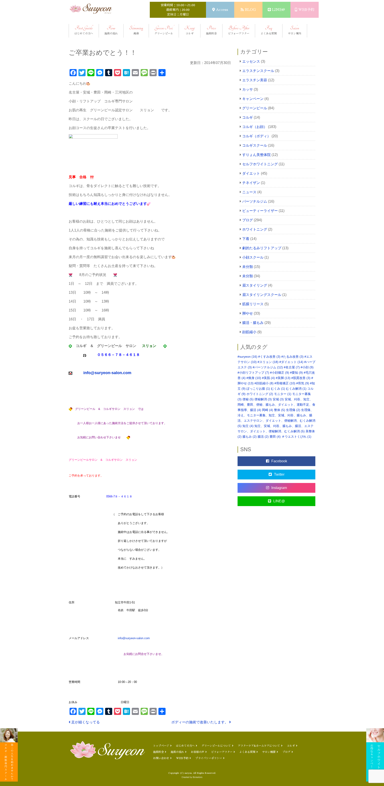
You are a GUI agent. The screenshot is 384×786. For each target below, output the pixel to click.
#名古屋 (292, 367)
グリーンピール (254, 108)
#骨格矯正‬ (284, 383)
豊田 (275, 436)
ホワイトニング (254, 229)
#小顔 (307, 367)
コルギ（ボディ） (256, 136)
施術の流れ (177, 752)
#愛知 (296, 372)
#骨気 (302, 383)
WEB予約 (306, 10)
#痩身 (253, 378)
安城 (278, 399)
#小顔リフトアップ (253, 372)
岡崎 (267, 410)
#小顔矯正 (279, 372)
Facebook (279, 461)
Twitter (279, 474)
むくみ (278, 388)
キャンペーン (253, 99)
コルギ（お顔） (254, 127)
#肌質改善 (300, 378)
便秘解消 (263, 399)
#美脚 (283, 378)
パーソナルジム (254, 201)
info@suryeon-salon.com (134, 638)
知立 (248, 426)
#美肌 (268, 378)
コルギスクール (254, 145)
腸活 (263, 436)
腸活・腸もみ (253, 323)
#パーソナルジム (268, 367)
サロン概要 (269, 752)
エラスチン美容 (254, 80)
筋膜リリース (253, 304)
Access (222, 10)
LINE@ (278, 10)
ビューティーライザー (260, 211)
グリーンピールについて (216, 745)
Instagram (279, 488)
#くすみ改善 (269, 356)
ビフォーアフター (221, 752)
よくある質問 (247, 752)
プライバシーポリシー (208, 758)
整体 (279, 410)
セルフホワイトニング (260, 164)
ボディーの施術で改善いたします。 (200, 722)
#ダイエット (291, 362)
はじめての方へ (185, 745)
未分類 (247, 267)
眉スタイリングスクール (261, 295)
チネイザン (251, 183)
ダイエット (251, 173)
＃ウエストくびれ (296, 436)
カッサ (247, 89)
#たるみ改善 (292, 356)
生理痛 (293, 410)
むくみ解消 (296, 388)
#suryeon (247, 356)
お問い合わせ (161, 758)
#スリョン (268, 362)
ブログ (247, 220)
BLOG (250, 10)
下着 (245, 239)
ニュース (249, 192)
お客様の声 (197, 752)
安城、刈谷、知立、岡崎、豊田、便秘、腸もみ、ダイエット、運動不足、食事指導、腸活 (276, 404)
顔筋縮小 (249, 332)
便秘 (248, 399)
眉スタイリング (254, 285)
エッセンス (251, 61)
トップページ (161, 745)
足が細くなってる (85, 722)
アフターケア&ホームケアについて (259, 745)
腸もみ (249, 436)
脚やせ (247, 313)
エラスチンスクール (258, 71)
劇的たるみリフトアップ (261, 248)
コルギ (247, 117)
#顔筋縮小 (264, 383)
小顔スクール (253, 257)
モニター (282, 394)
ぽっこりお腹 (258, 388)
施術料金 (158, 752)
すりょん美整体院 (256, 155)
